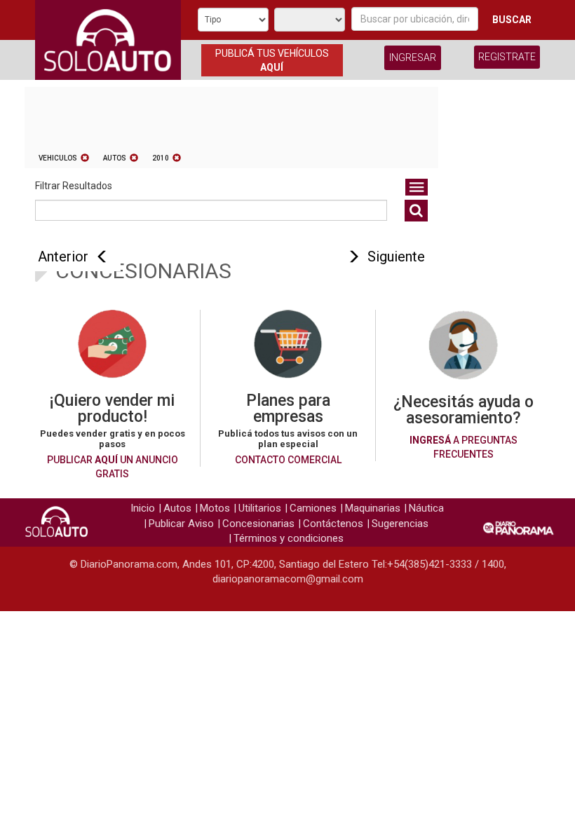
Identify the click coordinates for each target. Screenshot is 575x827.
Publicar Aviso (181, 523)
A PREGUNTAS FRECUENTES (464, 447)
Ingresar (412, 57)
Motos (215, 508)
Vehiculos (58, 158)
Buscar (512, 19)
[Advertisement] (494, 290)
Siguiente (396, 256)
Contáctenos (333, 523)
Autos (114, 158)
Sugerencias (400, 523)
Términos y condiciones (289, 538)
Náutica (426, 508)
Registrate (507, 56)
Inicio (142, 508)
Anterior (63, 256)
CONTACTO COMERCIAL (288, 459)
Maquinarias (372, 508)
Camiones (313, 508)
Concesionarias (258, 523)
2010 (160, 158)
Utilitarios (259, 508)
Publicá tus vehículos (272, 60)
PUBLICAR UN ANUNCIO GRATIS (112, 466)
